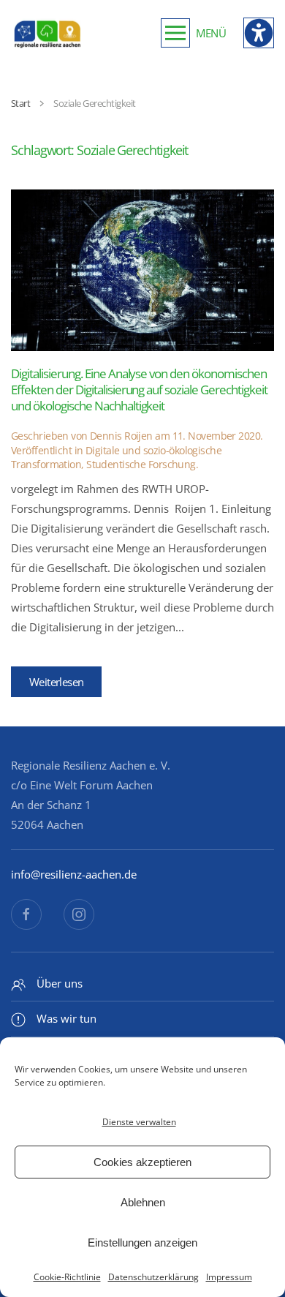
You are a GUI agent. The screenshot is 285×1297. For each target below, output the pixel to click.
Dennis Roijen (121, 436)
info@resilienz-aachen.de (74, 874)
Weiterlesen (56, 681)
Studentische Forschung (141, 464)
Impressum (229, 1277)
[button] (193, 33)
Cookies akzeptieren (142, 1162)
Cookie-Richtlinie (67, 1277)
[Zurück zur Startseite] (47, 33)
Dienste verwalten (139, 1122)
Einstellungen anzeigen (142, 1242)
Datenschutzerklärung (153, 1277)
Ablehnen (143, 1202)
